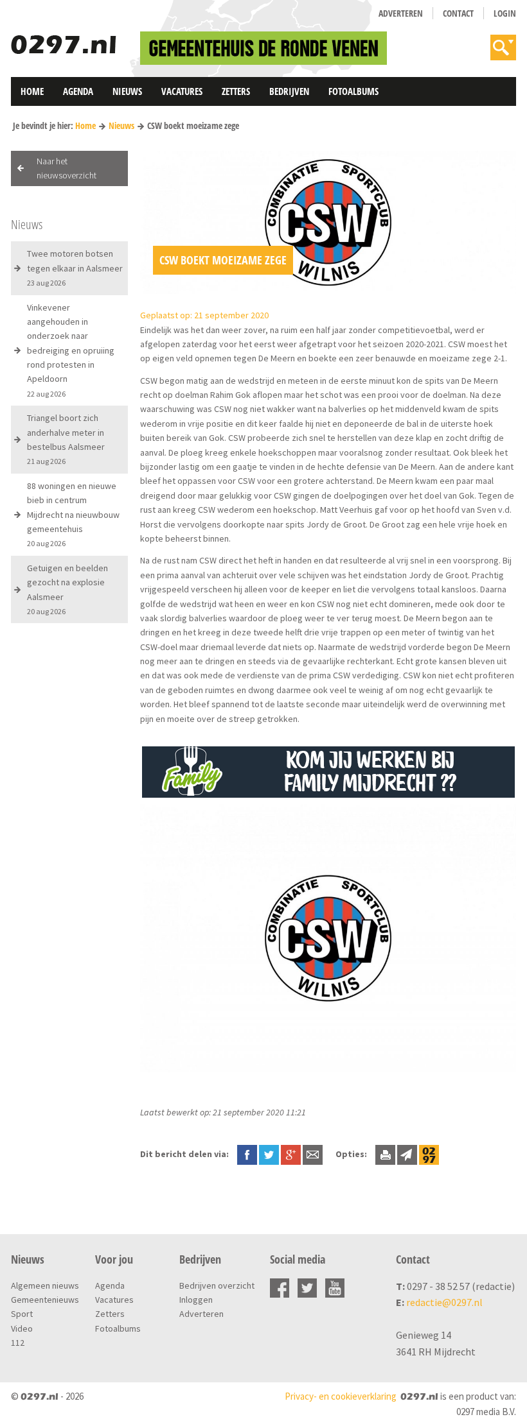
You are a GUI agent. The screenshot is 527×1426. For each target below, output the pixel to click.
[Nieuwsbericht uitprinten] (385, 1154)
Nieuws (127, 91)
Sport (22, 1313)
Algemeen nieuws (45, 1285)
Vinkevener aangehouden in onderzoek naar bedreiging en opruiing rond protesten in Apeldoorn (70, 350)
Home (32, 91)
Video (22, 1328)
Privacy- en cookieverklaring (341, 1396)
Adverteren (401, 13)
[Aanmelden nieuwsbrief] (407, 1154)
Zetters (236, 91)
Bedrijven (289, 91)
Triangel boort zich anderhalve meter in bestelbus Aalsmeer (66, 439)
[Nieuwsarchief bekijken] (429, 1154)
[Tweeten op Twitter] (269, 1154)
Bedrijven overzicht (217, 1285)
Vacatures (181, 91)
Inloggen (196, 1299)
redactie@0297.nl (444, 1302)
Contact (458, 13)
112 (17, 1342)
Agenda (78, 91)
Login (505, 13)
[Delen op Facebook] (247, 1154)
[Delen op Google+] (291, 1154)
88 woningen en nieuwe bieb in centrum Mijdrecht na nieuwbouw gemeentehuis (73, 514)
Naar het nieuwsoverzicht (66, 168)
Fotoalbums (353, 91)
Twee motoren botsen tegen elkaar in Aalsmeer (75, 268)
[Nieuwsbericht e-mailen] (313, 1154)
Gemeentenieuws (45, 1299)
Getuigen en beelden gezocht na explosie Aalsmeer (67, 589)
